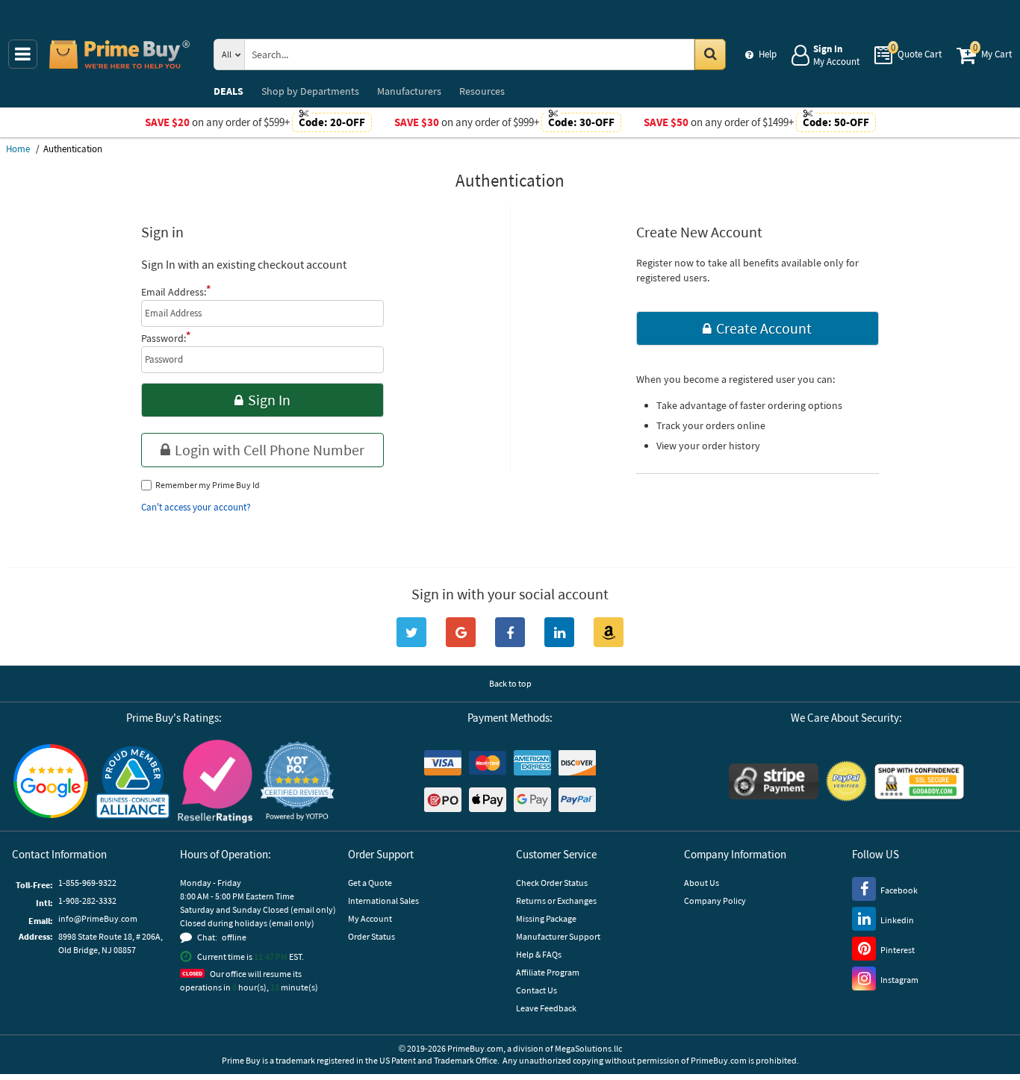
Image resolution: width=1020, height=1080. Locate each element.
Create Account (764, 328)
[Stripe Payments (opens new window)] (773, 781)
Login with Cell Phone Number (269, 449)
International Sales (383, 900)
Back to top (510, 683)
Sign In (269, 399)
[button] (297, 781)
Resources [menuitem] (482, 91)
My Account (370, 918)
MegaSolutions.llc (588, 1048)
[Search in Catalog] (710, 54)
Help (768, 54)
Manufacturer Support (558, 936)
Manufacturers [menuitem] (409, 91)
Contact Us (536, 990)
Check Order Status (552, 882)
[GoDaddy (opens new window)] (919, 781)
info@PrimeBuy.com (97, 918)
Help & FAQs (539, 954)
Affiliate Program (547, 972)
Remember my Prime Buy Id (207, 484)
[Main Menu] (22, 54)
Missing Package (546, 918)
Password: (165, 336)
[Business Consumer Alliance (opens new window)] (133, 781)
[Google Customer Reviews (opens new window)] (50, 781)
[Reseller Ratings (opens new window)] (215, 781)
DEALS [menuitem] (228, 91)
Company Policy (715, 900)
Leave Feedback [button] (546, 1008)
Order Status (371, 936)
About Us (701, 882)
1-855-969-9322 (87, 882)
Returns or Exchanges (556, 900)
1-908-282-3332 (87, 900)
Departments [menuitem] (310, 91)
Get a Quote (370, 882)
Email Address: (176, 290)
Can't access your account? (196, 507)
